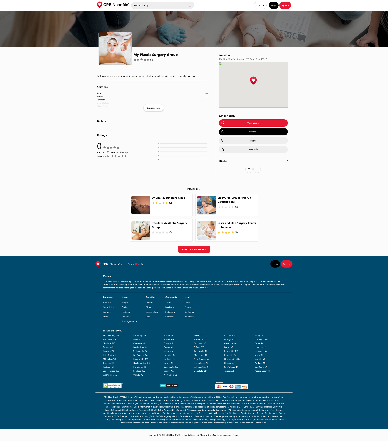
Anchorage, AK (139, 335)
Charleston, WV (261, 339)
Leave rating (253, 149)
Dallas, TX (259, 343)
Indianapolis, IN (140, 351)
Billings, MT (260, 335)
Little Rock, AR (109, 355)
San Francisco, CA (111, 370)
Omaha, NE (169, 363)
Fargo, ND (228, 347)
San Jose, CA (139, 370)
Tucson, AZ (229, 370)
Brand (106, 316)
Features (126, 311)
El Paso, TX (199, 347)
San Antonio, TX (231, 367)
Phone (253, 140)
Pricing (125, 307)
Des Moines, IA (140, 347)
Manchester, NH (201, 355)
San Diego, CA (261, 367)
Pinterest (169, 316)
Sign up (285, 5)
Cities (148, 307)
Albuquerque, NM (111, 335)
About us (107, 302)
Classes (149, 302)
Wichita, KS (138, 374)
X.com (168, 302)
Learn (258, 5)
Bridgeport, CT (200, 339)
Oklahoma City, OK (141, 363)
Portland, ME (260, 363)
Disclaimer (189, 311)
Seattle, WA (169, 370)
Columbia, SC (200, 343)
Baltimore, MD (230, 335)
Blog (148, 316)
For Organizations (130, 321)
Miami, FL (259, 355)
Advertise (126, 316)
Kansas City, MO (231, 351)
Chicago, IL (168, 343)
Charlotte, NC (109, 343)
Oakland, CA (108, 363)
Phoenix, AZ (229, 363)
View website (253, 122)
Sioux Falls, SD (200, 370)
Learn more (204, 287)
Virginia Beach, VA (262, 370)
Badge (125, 302)
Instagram (170, 311)
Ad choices (189, 316)
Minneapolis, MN (141, 359)
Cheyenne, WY (139, 343)
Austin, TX (198, 335)
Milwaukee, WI (109, 359)
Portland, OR (108, 367)
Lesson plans (152, 311)
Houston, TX (108, 351)
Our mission (108, 307)
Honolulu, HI (260, 347)
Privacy (188, 307)
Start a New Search (194, 249)
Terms (187, 302)
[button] (253, 81)
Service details (153, 107)
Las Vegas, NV (261, 351)
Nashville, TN (169, 359)
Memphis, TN (230, 355)
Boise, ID (137, 339)
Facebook (169, 307)
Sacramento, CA (171, 367)
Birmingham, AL (110, 339)
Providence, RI (139, 367)
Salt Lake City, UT (201, 367)
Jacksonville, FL (200, 351)
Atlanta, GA (168, 335)
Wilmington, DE (170, 374)
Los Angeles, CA (140, 355)
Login (273, 5)
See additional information (254, 422)
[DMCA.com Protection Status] (169, 385)
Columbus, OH (230, 343)
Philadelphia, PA (201, 363)
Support (106, 311)
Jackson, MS (169, 351)
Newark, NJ (260, 359)
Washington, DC (110, 374)
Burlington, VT (230, 339)
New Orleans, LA (201, 359)
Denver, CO (108, 347)
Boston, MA (169, 339)
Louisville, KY (169, 355)
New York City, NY (232, 359)
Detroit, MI (168, 347)
